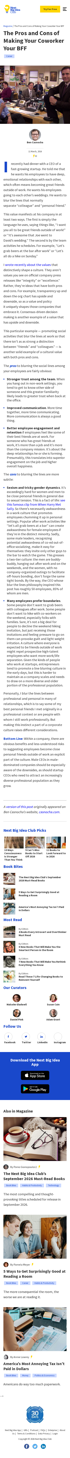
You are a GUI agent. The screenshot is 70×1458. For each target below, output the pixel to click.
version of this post (19, 807)
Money (25, 1375)
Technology (53, 1185)
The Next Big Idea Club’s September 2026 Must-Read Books (34, 1176)
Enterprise (52, 1430)
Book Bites (11, 1185)
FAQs (43, 1430)
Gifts (26, 1430)
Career (9, 56)
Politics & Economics (44, 1375)
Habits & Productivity (32, 1185)
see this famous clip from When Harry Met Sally (36, 504)
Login (55, 1433)
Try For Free (50, 9)
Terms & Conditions (26, 1433)
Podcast (34, 1430)
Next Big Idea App (13, 1430)
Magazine (7, 26)
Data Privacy (44, 1433)
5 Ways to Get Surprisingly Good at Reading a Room (34, 1274)
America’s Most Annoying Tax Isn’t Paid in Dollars (34, 1366)
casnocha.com (49, 812)
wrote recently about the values (28, 265)
